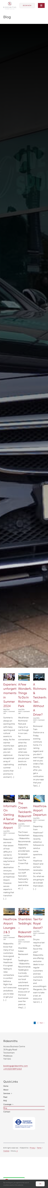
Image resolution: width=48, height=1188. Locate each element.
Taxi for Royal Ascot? (38, 923)
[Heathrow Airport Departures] (39, 798)
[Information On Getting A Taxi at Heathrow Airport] (9, 798)
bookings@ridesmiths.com (15, 1066)
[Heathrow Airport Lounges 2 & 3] (9, 911)
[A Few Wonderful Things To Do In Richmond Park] (24, 677)
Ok (40, 1184)
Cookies (6, 1151)
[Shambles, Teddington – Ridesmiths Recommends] (24, 911)
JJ (17, 1151)
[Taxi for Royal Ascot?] (39, 911)
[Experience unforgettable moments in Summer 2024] (9, 677)
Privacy (32, 1148)
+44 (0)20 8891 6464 (12, 1069)
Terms (39, 1148)
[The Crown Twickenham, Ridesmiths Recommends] (24, 797)
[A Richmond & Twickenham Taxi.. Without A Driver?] (39, 677)
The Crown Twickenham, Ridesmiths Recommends (27, 811)
